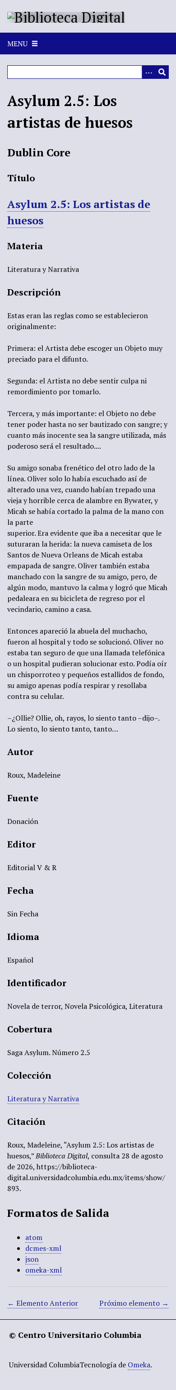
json (32, 1259)
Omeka (139, 1365)
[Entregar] (162, 72)
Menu (17, 43)
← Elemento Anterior (42, 1303)
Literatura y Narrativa (43, 1099)
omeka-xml (43, 1270)
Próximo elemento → (134, 1303)
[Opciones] (148, 72)
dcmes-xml (43, 1248)
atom (33, 1237)
